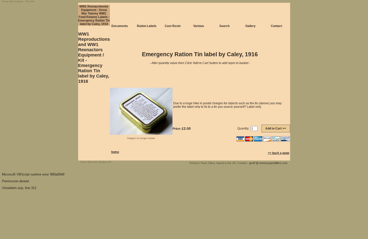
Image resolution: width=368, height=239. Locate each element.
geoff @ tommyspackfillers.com (268, 163)
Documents (119, 26)
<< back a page (278, 153)
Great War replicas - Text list (18, 1)
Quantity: (243, 128)
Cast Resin (172, 26)
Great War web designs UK (96, 161)
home (115, 152)
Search (224, 26)
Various (198, 26)
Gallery (250, 26)
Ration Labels (146, 26)
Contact (276, 26)
